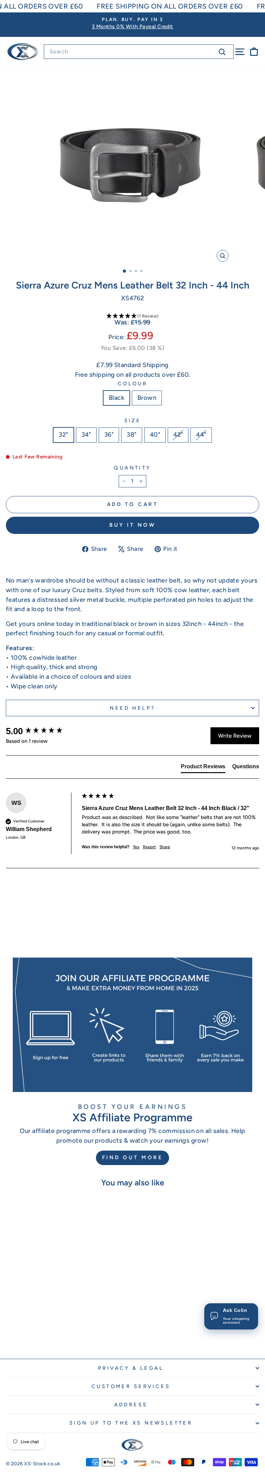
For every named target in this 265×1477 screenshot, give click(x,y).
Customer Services (130, 1386)
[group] (42, 731)
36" (109, 434)
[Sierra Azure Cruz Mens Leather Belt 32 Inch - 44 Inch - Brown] (58, 1334)
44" (201, 434)
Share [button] (164, 846)
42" (178, 434)
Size (132, 420)
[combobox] (139, 51)
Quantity (132, 468)
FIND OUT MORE (132, 1157)
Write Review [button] (235, 735)
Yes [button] (136, 846)
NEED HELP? (132, 708)
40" (155, 434)
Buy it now (132, 525)
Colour (133, 384)
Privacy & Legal (131, 1368)
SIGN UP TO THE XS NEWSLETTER (131, 1423)
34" (86, 434)
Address (131, 1405)
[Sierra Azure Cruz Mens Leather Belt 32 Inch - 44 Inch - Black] (50, 1334)
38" (131, 434)
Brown (146, 398)
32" (63, 434)
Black (116, 398)
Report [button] (149, 846)
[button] (132, 316)
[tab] (203, 768)
